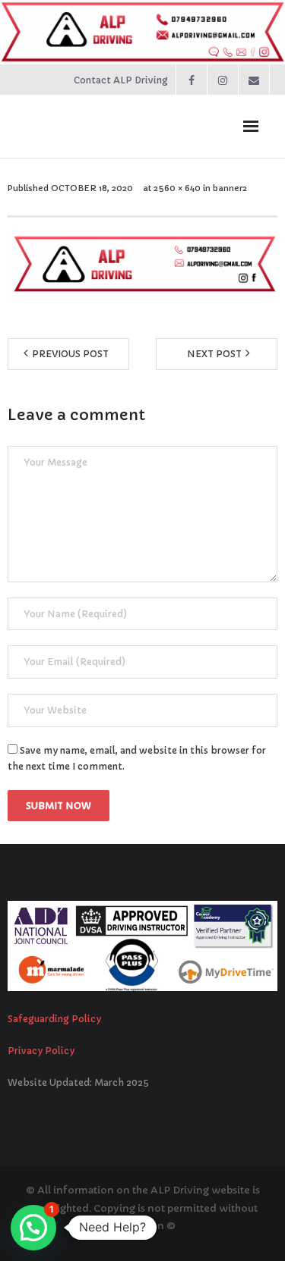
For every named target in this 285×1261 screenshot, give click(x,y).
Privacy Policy (41, 1050)
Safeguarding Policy (54, 1018)
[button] (33, 1227)
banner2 (230, 188)
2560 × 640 (177, 188)
